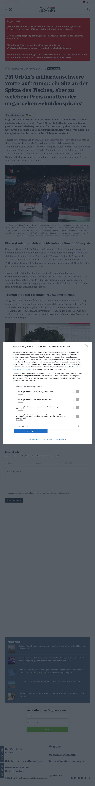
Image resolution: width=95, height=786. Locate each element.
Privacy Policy (61, 439)
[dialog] (47, 393)
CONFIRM (31, 431)
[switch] (76, 391)
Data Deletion (34, 439)
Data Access (47, 439)
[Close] (87, 347)
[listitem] (47, 386)
